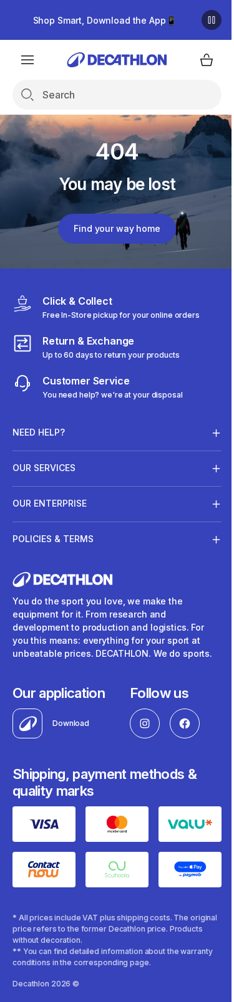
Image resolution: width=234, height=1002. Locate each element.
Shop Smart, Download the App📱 (105, 20)
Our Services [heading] (44, 467)
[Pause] (212, 20)
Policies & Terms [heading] (53, 538)
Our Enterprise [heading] (49, 503)
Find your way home (117, 228)
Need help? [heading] (38, 432)
